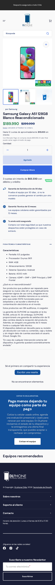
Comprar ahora (27, 170)
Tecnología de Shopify (42, 487)
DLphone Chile (20, 487)
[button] (4, 21)
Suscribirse (27, 576)
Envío (5, 128)
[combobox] (27, 33)
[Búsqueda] (48, 33)
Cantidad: (7, 143)
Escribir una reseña (27, 372)
